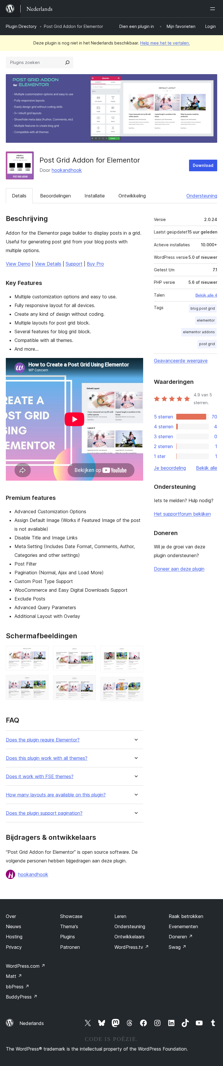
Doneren (181, 937)
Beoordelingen (55, 196)
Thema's (69, 926)
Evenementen (183, 926)
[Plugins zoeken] (67, 62)
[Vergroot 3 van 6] (88, 654)
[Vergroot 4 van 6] (88, 683)
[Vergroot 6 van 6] (135, 685)
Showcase (71, 916)
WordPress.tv (131, 947)
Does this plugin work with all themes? (46, 758)
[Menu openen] (213, 8)
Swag (177, 947)
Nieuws (13, 926)
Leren (120, 916)
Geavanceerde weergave (181, 360)
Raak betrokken (186, 916)
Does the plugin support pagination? (44, 813)
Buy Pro (95, 264)
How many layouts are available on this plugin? (56, 795)
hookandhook (67, 170)
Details (19, 196)
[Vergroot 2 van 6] (41, 683)
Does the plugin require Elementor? (43, 740)
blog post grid (202, 308)
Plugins (67, 937)
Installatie (94, 196)
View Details (48, 264)
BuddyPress (21, 997)
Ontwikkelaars (129, 937)
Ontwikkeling (132, 196)
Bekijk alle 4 (206, 295)
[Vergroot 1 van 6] (41, 654)
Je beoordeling (170, 468)
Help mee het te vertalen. (165, 42)
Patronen (70, 947)
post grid (207, 344)
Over (11, 916)
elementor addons (199, 332)
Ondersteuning (201, 196)
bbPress (17, 987)
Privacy (14, 947)
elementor (206, 320)
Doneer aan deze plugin (179, 569)
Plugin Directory (21, 26)
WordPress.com (25, 966)
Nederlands (31, 1023)
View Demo (18, 264)
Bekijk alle (206, 468)
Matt (14, 976)
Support (74, 264)
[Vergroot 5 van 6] (135, 654)
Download (203, 165)
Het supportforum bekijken (182, 514)
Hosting (14, 937)
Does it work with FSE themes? (39, 776)
